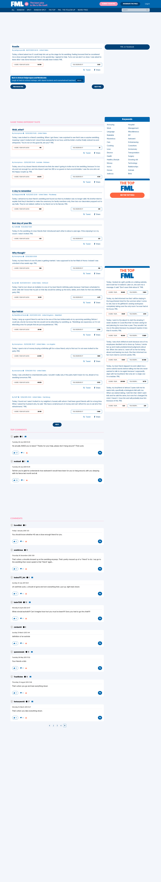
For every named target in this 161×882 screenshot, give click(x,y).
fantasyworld (19, 702)
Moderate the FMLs (130, 4)
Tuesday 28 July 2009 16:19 (21, 467)
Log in (147, 4)
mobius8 (17, 461)
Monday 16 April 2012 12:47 (21, 608)
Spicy (29, 10)
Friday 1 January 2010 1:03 (20, 531)
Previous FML (18, 87)
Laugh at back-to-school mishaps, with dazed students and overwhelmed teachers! (47, 79)
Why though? (18, 253)
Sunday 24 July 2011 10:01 (20, 583)
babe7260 (18, 602)
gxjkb (16, 437)
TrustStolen (18, 677)
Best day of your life (22, 223)
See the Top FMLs (127, 195)
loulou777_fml (20, 578)
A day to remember (21, 191)
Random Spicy (40, 10)
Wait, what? (18, 130)
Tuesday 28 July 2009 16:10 (21, 442)
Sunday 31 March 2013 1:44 (21, 633)
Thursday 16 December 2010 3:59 (23, 555)
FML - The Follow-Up (66, 10)
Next (57, 424)
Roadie (15, 47)
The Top (52, 10)
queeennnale (19, 652)
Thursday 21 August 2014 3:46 (22, 682)
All (13, 10)
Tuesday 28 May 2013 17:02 (21, 657)
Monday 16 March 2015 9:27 (21, 707)
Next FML (97, 87)
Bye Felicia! (17, 312)
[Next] (49, 725)
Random (20, 10)
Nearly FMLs (83, 10)
